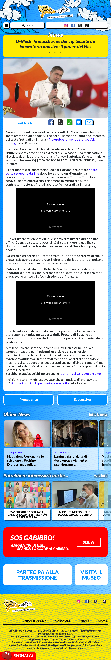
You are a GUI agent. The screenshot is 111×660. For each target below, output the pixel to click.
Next (107, 444)
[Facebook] (73, 25)
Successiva (82, 399)
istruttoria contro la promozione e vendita (39, 383)
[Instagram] (66, 25)
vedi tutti (101, 475)
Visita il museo (91, 575)
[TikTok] (87, 25)
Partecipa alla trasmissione (37, 575)
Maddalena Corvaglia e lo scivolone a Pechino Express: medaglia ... (25, 460)
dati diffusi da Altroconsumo (81, 373)
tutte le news (98, 414)
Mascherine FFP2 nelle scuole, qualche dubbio (75, 513)
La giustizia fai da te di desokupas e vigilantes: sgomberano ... (71, 460)
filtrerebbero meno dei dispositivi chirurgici (51, 141)
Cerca (30, 25)
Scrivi (88, 542)
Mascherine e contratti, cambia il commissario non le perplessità (27, 515)
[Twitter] (80, 25)
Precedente (29, 399)
